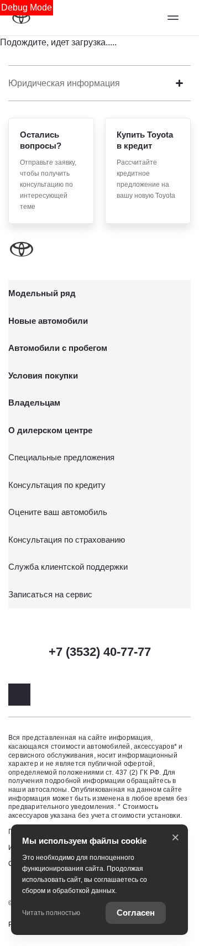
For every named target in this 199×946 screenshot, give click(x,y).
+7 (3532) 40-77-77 (100, 652)
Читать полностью (51, 913)
